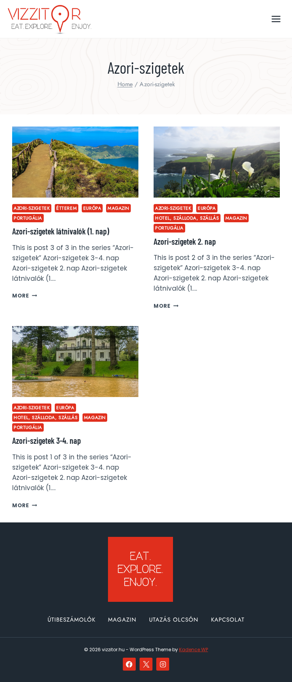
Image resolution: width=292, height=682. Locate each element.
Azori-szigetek (32, 208)
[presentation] (75, 162)
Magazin (118, 208)
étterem (66, 208)
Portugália (28, 218)
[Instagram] (162, 664)
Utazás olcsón (173, 620)
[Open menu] (275, 18)
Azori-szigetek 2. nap (185, 241)
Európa (92, 208)
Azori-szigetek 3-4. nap (46, 440)
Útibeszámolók (71, 620)
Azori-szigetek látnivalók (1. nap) (60, 231)
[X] (146, 664)
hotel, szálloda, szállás (187, 218)
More (24, 295)
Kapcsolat (227, 620)
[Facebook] (129, 664)
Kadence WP (193, 649)
